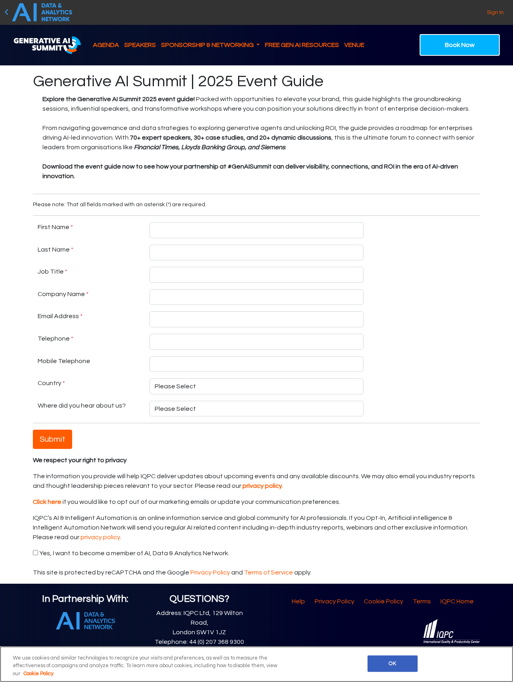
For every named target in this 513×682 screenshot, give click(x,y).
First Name (55, 227)
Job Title (52, 271)
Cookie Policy (383, 601)
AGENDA (106, 45)
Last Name (55, 249)
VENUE (354, 45)
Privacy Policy (210, 572)
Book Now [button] (460, 45)
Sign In (495, 12)
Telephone (55, 338)
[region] (256, 664)
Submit (52, 439)
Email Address (60, 316)
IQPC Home (457, 601)
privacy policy (100, 537)
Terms (422, 601)
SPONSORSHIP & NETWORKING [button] (208, 45)
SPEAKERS (140, 45)
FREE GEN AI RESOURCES (302, 45)
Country (51, 383)
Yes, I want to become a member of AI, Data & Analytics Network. (133, 553)
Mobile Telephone (64, 361)
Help (298, 601)
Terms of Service (268, 572)
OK (392, 663)
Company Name (63, 294)
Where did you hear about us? (82, 405)
